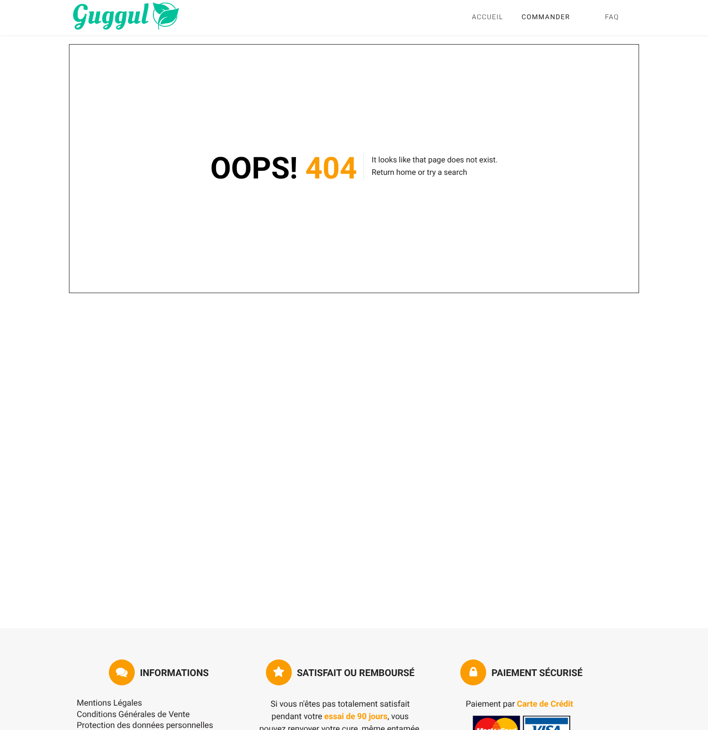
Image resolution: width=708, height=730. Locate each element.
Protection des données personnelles (145, 725)
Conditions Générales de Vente (133, 714)
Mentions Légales (109, 703)
